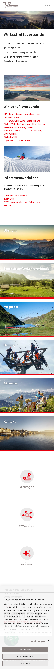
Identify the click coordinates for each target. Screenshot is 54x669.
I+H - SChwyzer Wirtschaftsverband (22, 121)
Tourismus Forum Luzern (16, 196)
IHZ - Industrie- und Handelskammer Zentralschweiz (22, 116)
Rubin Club (9, 199)
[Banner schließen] (51, 589)
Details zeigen (37, 641)
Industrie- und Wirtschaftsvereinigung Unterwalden (23, 132)
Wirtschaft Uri (11, 137)
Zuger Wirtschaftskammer (17, 140)
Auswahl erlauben (25, 656)
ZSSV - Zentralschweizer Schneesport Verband (23, 203)
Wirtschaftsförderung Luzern (18, 127)
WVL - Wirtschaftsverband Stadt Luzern (24, 124)
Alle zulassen (25, 650)
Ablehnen (25, 664)
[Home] (10, 4)
